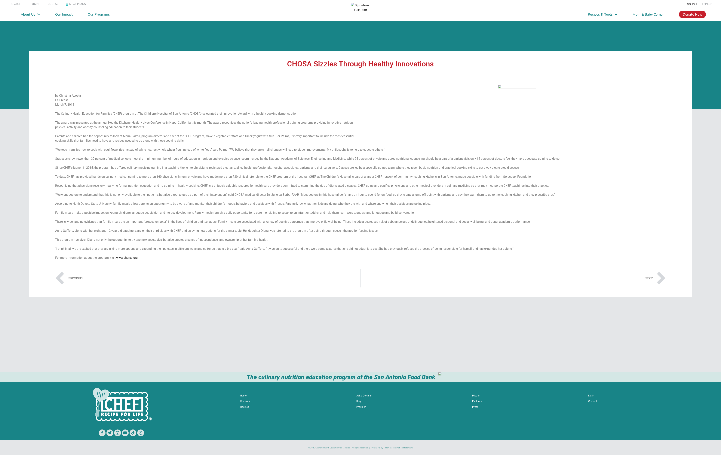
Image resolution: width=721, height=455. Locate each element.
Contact (592, 401)
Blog (358, 401)
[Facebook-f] (102, 432)
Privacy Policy (377, 447)
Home (243, 395)
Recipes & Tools (600, 14)
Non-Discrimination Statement (399, 447)
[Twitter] (109, 432)
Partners (477, 401)
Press (475, 406)
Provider (361, 406)
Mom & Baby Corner (648, 14)
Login (591, 395)
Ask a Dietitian (364, 395)
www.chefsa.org (127, 257)
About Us (28, 14)
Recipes (244, 406)
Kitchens (245, 401)
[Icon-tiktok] (133, 432)
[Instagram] (117, 432)
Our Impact (64, 14)
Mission (476, 395)
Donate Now (692, 14)
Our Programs (99, 14)
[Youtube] (125, 432)
